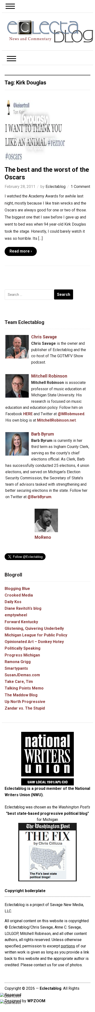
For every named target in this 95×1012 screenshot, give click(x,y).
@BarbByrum (39, 496)
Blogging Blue (17, 588)
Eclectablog (56, 186)
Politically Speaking (22, 648)
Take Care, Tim (19, 681)
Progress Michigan (22, 655)
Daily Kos (13, 601)
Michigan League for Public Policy (36, 635)
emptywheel (16, 615)
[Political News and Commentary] (50, 31)
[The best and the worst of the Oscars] (35, 130)
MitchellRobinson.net (56, 420)
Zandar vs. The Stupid (25, 708)
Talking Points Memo (24, 688)
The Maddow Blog (21, 695)
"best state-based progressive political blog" (47, 813)
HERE (28, 414)
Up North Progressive (25, 701)
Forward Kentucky (21, 622)
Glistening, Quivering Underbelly (34, 628)
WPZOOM (36, 1001)
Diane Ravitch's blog (23, 608)
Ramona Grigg (18, 661)
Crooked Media (19, 595)
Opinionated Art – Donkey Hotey (34, 641)
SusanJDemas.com (22, 675)
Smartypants (16, 668)
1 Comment (80, 186)
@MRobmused (71, 414)
